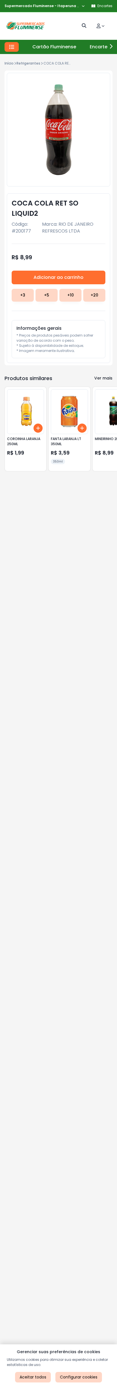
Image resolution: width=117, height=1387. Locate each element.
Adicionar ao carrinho (58, 277)
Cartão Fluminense (54, 46)
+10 (70, 295)
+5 (46, 295)
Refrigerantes (28, 63)
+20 (94, 295)
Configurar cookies (78, 1377)
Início (9, 63)
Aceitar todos (33, 1377)
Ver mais (103, 378)
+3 (22, 295)
